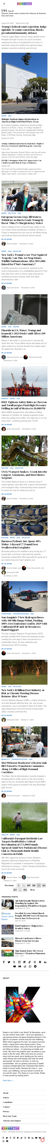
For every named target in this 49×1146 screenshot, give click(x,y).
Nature (4, 468)
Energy (4, 398)
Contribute (8, 1102)
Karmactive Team (40, 1131)
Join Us (6, 1097)
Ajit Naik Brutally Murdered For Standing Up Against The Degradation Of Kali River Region (30, 903)
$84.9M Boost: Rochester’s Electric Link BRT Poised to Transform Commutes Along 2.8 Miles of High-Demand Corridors (24, 767)
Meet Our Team (9, 1116)
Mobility (5, 759)
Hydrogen (6, 614)
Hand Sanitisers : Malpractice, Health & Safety (29, 927)
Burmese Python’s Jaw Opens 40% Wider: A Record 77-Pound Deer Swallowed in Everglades (21, 544)
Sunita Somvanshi (13, 429)
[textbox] (24, 1054)
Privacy (6, 1111)
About (5, 1093)
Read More (6, 239)
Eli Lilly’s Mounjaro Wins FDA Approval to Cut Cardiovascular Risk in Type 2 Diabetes (21, 161)
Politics (12, 213)
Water (16, 327)
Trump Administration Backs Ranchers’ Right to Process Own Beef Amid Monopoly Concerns (22, 145)
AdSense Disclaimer (12, 1120)
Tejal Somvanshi (13, 287)
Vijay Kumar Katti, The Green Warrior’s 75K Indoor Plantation (30, 952)
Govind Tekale (12, 243)
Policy (22, 23)
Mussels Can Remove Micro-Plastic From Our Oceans (28, 939)
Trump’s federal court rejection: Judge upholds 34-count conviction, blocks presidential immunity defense (24, 29)
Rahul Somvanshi (35, 357)
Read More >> (8, 1080)
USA (27, 23)
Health (3, 166)
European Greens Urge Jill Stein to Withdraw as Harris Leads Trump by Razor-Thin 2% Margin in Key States (22, 220)
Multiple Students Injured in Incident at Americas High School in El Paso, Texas (20, 120)
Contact (6, 1106)
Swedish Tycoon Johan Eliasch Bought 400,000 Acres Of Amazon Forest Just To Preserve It (31, 916)
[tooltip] (4, 962)
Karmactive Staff (13, 572)
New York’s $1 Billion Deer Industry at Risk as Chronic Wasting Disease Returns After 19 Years (22, 693)
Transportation (21, 614)
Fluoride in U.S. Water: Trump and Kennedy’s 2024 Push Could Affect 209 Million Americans (23, 333)
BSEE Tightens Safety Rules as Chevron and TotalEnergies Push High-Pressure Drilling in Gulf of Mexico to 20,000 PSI (24, 405)
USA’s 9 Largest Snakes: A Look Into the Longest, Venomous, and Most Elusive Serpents (24, 474)
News (18, 23)
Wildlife (17, 251)
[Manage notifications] (42, 1140)
